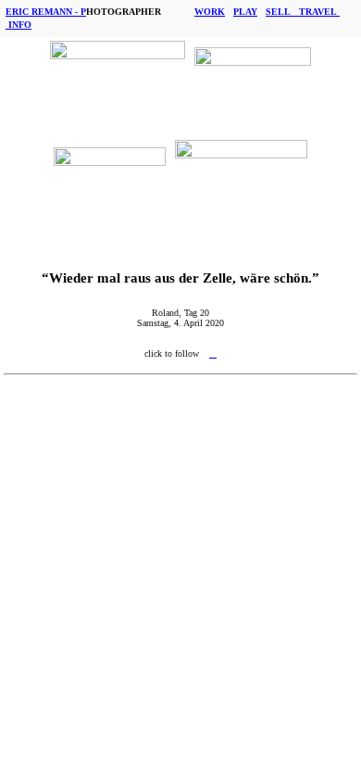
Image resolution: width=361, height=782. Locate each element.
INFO (19, 24)
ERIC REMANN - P (46, 11)
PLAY (245, 11)
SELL (282, 11)
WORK (209, 11)
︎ (213, 353)
